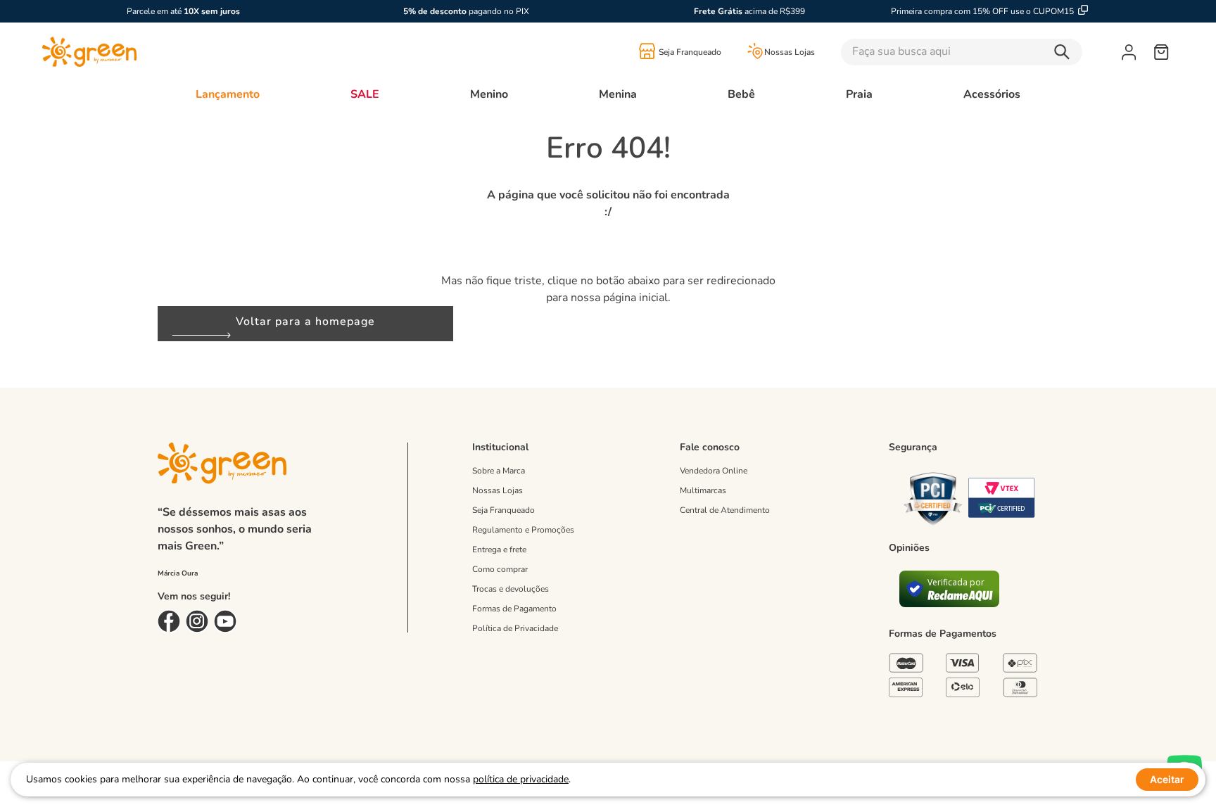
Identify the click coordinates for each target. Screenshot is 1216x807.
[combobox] (981, 52)
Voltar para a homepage (305, 321)
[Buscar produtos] (1065, 52)
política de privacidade (521, 779)
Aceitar (1167, 779)
